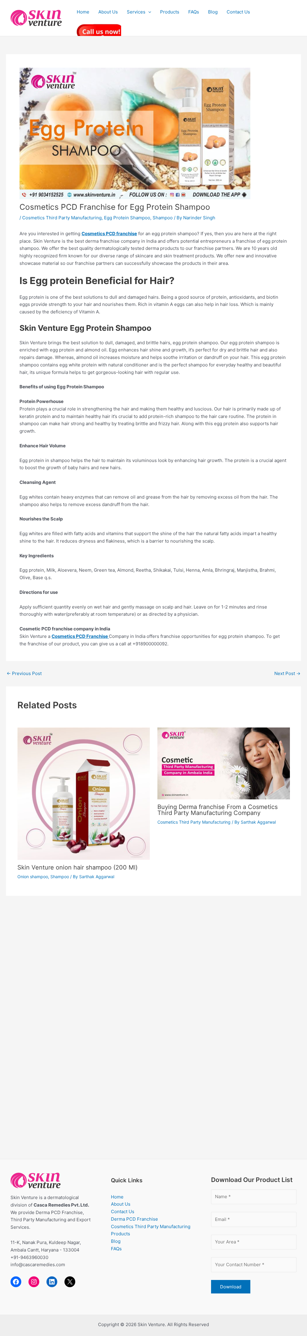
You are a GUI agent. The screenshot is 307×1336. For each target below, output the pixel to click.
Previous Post (24, 673)
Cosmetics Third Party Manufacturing (62, 218)
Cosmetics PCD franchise (109, 233)
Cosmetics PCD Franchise (80, 636)
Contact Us (238, 12)
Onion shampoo (32, 876)
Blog (213, 12)
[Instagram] (33, 1281)
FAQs (193, 12)
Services (136, 12)
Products (169, 12)
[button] (148, 12)
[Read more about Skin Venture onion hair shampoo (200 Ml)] (83, 793)
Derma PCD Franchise (134, 1219)
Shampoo (163, 218)
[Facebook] (15, 1281)
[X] (69, 1281)
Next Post (287, 673)
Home (83, 12)
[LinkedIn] (51, 1281)
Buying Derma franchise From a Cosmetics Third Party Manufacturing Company (217, 809)
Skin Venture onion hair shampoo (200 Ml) (77, 867)
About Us (108, 12)
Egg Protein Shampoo (127, 218)
